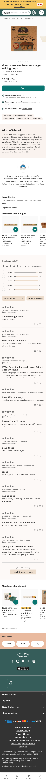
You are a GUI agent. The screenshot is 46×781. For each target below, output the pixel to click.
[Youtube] (23, 661)
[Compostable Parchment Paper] (29, 597)
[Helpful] (35, 324)
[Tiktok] (28, 661)
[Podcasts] (34, 661)
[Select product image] (24, 40)
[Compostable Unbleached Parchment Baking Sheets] (29, 224)
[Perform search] (6, 12)
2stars (9, 285)
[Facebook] (12, 661)
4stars (9, 276)
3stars (9, 281)
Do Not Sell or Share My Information (23, 740)
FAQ (37, 644)
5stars (9, 272)
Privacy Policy (23, 731)
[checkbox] (23, 272)
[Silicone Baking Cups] (10, 597)
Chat (9, 644)
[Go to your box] (41, 12)
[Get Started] (34, 12)
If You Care (6, 71)
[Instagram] (17, 661)
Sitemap (23, 747)
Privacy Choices (23, 734)
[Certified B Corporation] (13, 683)
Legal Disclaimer (9, 208)
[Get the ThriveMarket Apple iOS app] (23, 668)
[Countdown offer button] (23, 4)
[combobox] (16, 12)
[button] (41, 12)
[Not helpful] (40, 324)
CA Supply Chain (23, 737)
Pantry (19, 18)
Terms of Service (23, 728)
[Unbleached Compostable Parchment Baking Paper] (10, 224)
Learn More (27, 109)
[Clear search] (29, 12)
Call (23, 644)
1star (9, 289)
